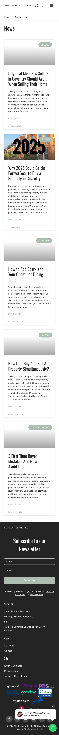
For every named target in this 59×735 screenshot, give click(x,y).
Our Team (9, 645)
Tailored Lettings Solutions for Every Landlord (24, 628)
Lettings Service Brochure (18, 616)
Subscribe (29, 580)
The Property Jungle (33, 729)
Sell (6, 621)
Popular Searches (16, 527)
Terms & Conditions (15, 676)
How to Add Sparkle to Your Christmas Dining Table (25, 274)
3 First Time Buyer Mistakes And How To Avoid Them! (25, 461)
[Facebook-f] (9, 719)
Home (6, 17)
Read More (14, 118)
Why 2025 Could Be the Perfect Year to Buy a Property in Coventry (27, 173)
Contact (8, 650)
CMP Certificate (13, 665)
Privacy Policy (36, 594)
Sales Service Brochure (17, 611)
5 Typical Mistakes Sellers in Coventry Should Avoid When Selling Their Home (28, 78)
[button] (29, 529)
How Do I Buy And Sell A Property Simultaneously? (28, 366)
